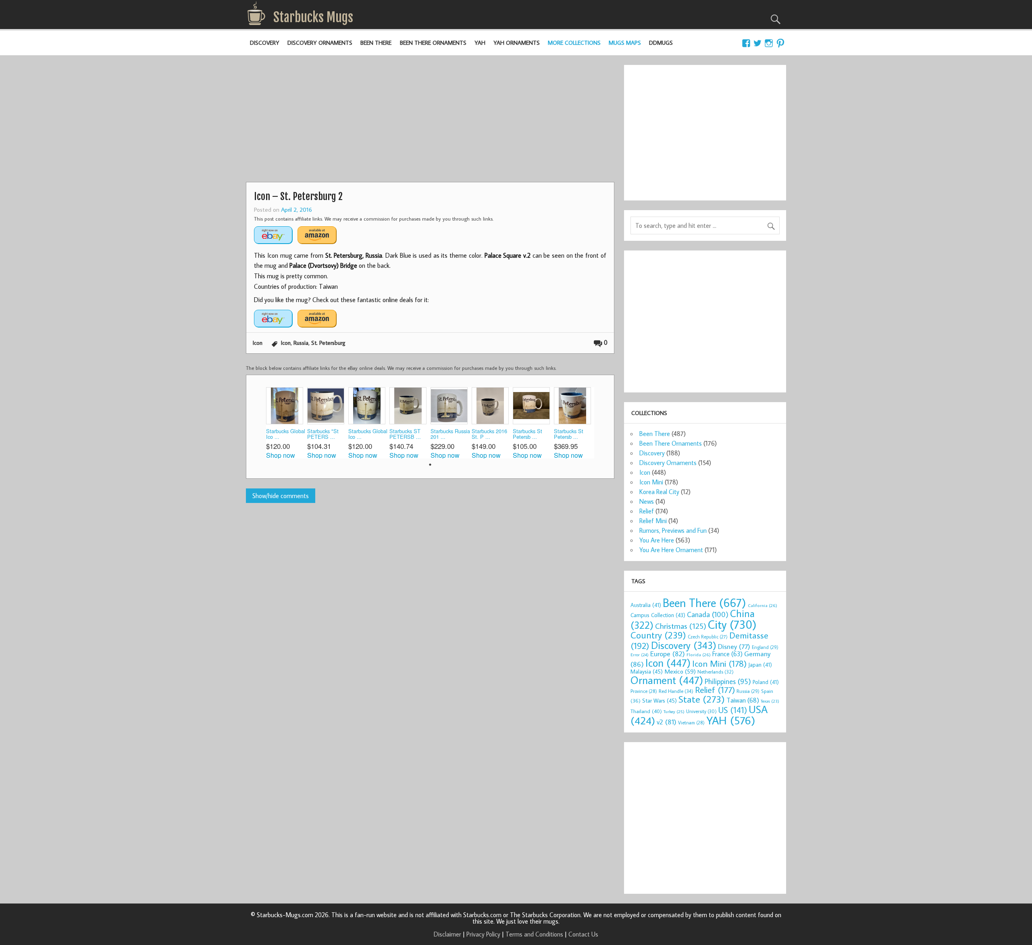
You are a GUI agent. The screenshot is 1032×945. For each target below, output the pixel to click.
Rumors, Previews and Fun (673, 530)
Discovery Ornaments (319, 42)
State (701, 699)
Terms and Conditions (534, 934)
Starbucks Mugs (313, 17)
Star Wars (659, 700)
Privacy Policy (483, 934)
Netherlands (715, 671)
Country (658, 635)
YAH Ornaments (516, 42)
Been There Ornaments (433, 42)
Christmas (680, 626)
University (701, 711)
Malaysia (646, 671)
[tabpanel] (286, 423)
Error (639, 654)
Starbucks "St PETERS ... (323, 434)
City (732, 624)
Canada (707, 614)
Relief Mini (653, 521)
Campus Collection (657, 615)
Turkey (674, 711)
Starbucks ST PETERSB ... (405, 434)
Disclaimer (447, 934)
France (727, 653)
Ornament (666, 680)
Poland (766, 682)
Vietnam (691, 723)
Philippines (728, 681)
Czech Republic (708, 637)
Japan (760, 664)
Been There (375, 42)
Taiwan (742, 700)
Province (643, 691)
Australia (645, 605)
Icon (257, 342)
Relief (646, 511)
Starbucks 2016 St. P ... (489, 434)
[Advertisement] (430, 121)
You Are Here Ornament (671, 550)
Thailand (646, 711)
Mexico (680, 671)
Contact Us (583, 934)
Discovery (264, 42)
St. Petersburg (328, 342)
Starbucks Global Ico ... (285, 434)
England (765, 647)
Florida (699, 654)
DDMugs (661, 42)
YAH (479, 42)
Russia (300, 342)
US (732, 710)
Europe (667, 653)
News (646, 501)
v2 (666, 721)
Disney (734, 646)
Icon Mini (651, 482)
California (762, 605)
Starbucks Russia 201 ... (450, 434)
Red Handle (676, 691)
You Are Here (656, 540)
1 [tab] (430, 465)
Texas (770, 701)
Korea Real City (659, 492)
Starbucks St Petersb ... (527, 434)
